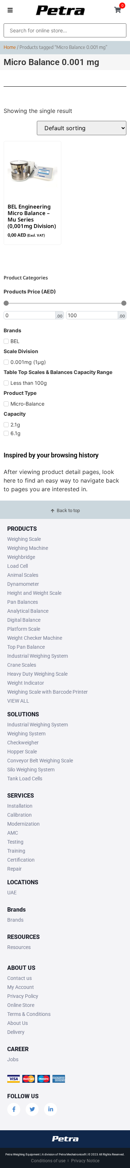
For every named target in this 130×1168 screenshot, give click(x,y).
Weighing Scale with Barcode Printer (47, 692)
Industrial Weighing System (37, 656)
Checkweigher (23, 742)
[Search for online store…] (65, 30)
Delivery (16, 1032)
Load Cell (17, 566)
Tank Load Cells (24, 778)
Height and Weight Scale (34, 593)
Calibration (19, 815)
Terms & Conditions (29, 1014)
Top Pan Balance (26, 647)
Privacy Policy (22, 996)
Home (10, 47)
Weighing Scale (24, 539)
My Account (20, 987)
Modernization (23, 824)
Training (16, 851)
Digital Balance (23, 620)
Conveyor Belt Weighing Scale (40, 760)
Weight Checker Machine (34, 638)
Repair (14, 869)
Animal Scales (22, 575)
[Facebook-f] (13, 1109)
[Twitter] (32, 1109)
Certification (21, 860)
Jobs (12, 1059)
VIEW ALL (18, 701)
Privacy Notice (85, 1160)
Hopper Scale (22, 751)
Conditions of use (48, 1160)
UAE (12, 892)
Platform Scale (23, 629)
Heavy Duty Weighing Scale (37, 674)
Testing (15, 842)
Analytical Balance (27, 611)
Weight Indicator (25, 683)
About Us (17, 1023)
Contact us (19, 978)
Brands (15, 920)
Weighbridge (21, 557)
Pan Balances (22, 602)
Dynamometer (23, 584)
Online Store (20, 1005)
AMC (12, 833)
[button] (10, 10)
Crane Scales (21, 665)
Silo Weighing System (31, 769)
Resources (19, 947)
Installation (19, 806)
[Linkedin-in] (50, 1109)
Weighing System (26, 733)
